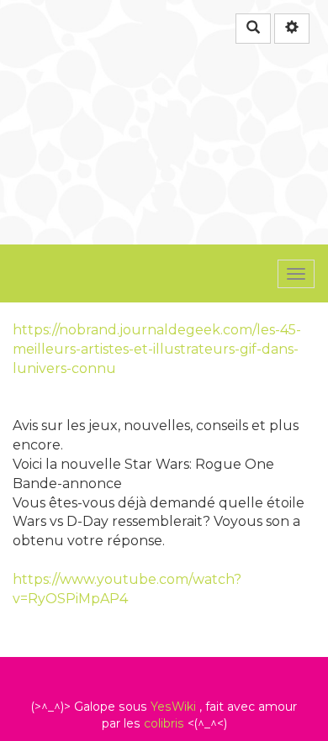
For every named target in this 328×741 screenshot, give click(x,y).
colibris (164, 723)
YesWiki (173, 706)
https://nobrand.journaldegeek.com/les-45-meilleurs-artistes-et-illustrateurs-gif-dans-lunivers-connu (157, 349)
